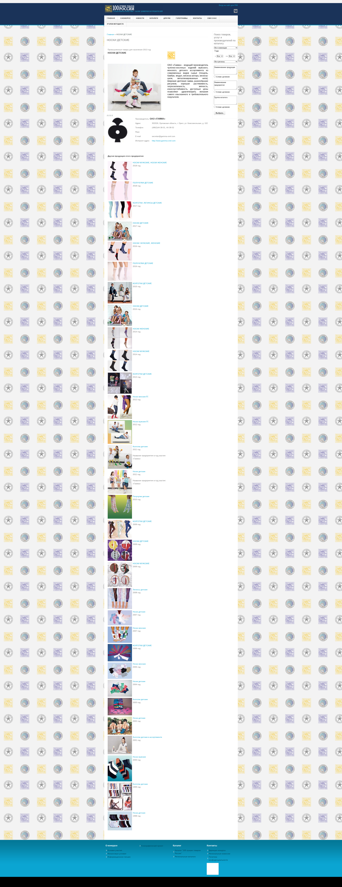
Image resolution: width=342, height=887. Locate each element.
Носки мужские (139, 757)
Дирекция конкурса (217, 850)
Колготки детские (140, 446)
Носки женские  (140, 397)
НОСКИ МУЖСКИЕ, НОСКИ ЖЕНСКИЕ (150, 163)
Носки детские (139, 471)
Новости (140, 18)
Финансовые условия (117, 854)
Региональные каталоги (185, 857)
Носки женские (139, 628)
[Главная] (134, 12)
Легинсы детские (140, 590)
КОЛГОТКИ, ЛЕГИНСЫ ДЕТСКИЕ (147, 203)
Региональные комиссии (219, 854)
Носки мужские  (140, 421)
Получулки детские (141, 496)
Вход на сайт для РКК (228, 5)
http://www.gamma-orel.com (164, 141)
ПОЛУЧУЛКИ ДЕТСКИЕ (143, 183)
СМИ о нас (212, 18)
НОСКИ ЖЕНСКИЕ (141, 329)
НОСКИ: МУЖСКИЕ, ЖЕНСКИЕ (146, 243)
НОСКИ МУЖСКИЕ (141, 351)
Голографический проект (152, 846)
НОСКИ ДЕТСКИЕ (140, 223)
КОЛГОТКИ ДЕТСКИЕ (142, 283)
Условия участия (115, 850)
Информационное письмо (119, 857)
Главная (111, 18)
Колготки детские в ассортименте (147, 737)
